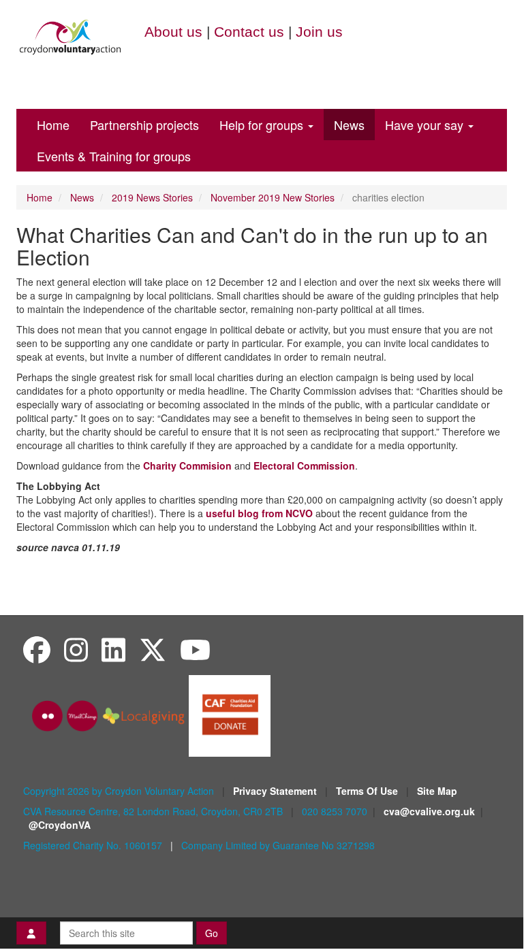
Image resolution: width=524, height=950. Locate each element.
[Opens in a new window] (230, 714)
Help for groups (263, 124)
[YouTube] (195, 648)
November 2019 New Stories (273, 197)
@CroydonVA (60, 825)
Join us (319, 31)
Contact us (249, 31)
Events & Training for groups (114, 156)
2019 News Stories (152, 197)
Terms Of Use (368, 791)
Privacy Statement (276, 791)
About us (173, 31)
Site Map (437, 791)
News (349, 124)
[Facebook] (36, 648)
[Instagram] (76, 648)
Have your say (426, 124)
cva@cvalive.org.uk (429, 811)
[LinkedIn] (113, 648)
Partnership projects (144, 124)
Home (53, 124)
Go (211, 933)
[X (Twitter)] (152, 648)
